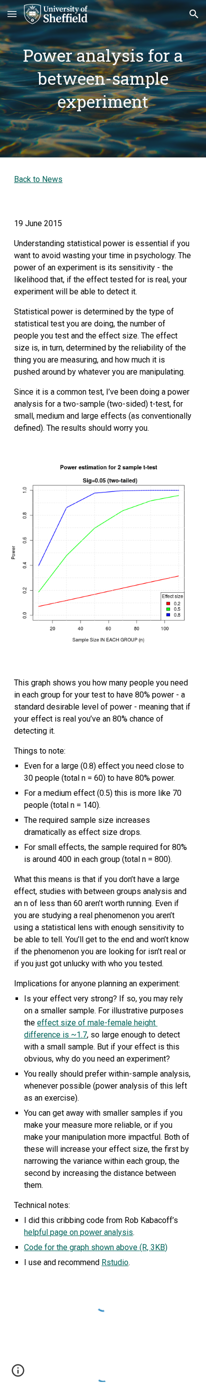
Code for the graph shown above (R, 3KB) (96, 1247)
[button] (12, 14)
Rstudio (115, 1262)
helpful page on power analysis (78, 1232)
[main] (103, 78)
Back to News (38, 179)
